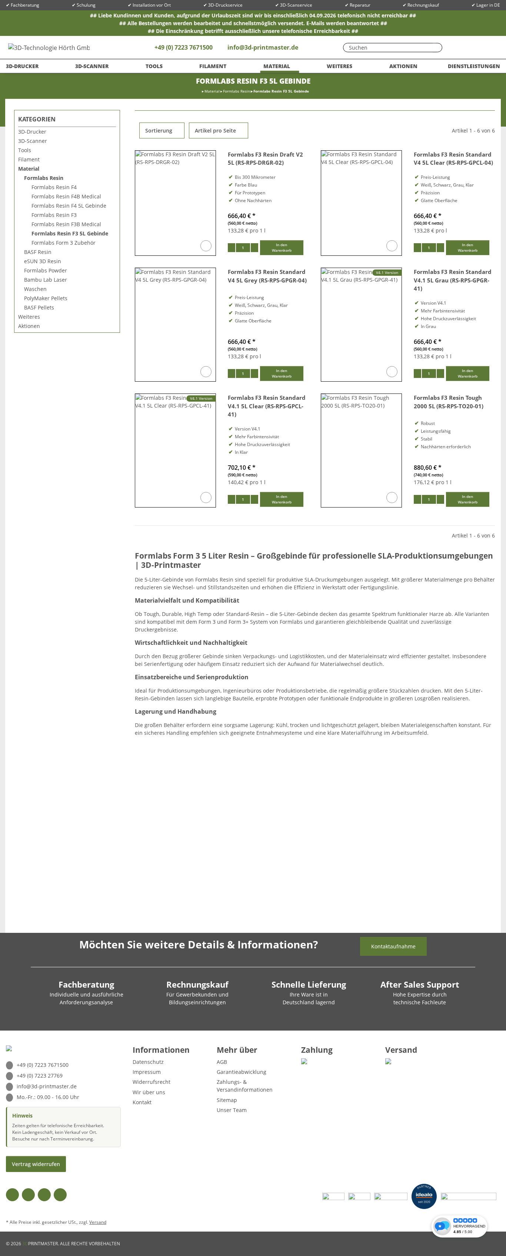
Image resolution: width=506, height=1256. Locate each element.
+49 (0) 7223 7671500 (183, 47)
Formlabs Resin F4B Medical (66, 196)
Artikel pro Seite (215, 130)
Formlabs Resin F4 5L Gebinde (68, 205)
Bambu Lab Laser (45, 279)
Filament (29, 159)
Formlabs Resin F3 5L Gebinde (69, 233)
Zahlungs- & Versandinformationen (245, 1085)
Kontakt (142, 1102)
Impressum (147, 1071)
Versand (97, 1222)
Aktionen (29, 325)
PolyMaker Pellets (45, 298)
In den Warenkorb (282, 247)
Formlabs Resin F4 (54, 187)
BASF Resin (37, 251)
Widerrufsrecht (151, 1081)
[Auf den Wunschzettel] (206, 245)
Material (28, 168)
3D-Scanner (32, 140)
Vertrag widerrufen (36, 1164)
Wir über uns (149, 1092)
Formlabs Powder (45, 270)
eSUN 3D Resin (42, 261)
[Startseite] (199, 91)
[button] (471, 47)
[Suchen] (435, 47)
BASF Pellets (39, 307)
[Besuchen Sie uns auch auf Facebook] (12, 1194)
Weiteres (29, 316)
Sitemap (227, 1099)
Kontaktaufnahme (393, 946)
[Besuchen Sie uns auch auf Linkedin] (60, 1194)
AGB (222, 1061)
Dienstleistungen (474, 66)
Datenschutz (148, 1061)
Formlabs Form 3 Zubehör (63, 242)
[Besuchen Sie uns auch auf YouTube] (28, 1194)
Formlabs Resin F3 (54, 214)
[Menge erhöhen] (254, 247)
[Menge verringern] (231, 247)
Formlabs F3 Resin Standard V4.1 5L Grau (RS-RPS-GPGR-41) (453, 280)
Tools (24, 150)
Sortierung (158, 130)
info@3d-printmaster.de (262, 47)
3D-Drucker (32, 131)
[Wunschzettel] (456, 47)
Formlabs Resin (43, 177)
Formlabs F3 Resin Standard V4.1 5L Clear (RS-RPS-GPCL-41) (267, 406)
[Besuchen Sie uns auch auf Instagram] (44, 1194)
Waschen (35, 288)
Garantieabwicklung (241, 1071)
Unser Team (232, 1109)
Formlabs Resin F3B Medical (66, 224)
